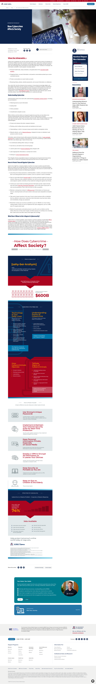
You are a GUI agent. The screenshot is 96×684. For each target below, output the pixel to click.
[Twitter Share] (27, 50)
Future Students (57, 647)
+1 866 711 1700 (20, 639)
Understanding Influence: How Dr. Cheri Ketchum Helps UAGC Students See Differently (80, 104)
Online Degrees (33, 4)
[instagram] (82, 639)
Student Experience (57, 4)
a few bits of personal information (26, 185)
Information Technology (39, 567)
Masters (9, 651)
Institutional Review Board (59, 659)
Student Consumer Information (60, 656)
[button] (92, 681)
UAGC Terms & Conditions (12, 668)
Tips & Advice (75, 150)
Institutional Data (57, 657)
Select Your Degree (79, 71)
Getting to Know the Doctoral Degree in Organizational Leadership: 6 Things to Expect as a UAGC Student (80, 156)
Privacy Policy (31, 668)
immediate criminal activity (40, 98)
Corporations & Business (71, 650)
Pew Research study (24, 90)
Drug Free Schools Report (58, 668)
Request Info (90, 4)
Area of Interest (78, 66)
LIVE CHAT (27, 639)
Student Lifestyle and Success (79, 124)
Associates (20, 654)
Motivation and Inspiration (78, 99)
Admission (41, 4)
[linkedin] (84, 639)
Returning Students (58, 648)
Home (7, 7)
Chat (27, 599)
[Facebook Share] (24, 50)
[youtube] (87, 639)
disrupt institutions (25, 148)
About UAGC (65, 4)
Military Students (57, 650)
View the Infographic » (17, 58)
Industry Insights (48, 567)
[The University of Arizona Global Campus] (6, 4)
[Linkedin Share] (30, 50)
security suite (27, 177)
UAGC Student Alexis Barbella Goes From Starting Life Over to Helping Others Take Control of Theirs (78, 129)
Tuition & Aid (47, 4)
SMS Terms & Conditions (23, 668)
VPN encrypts (30, 190)
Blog (12, 7)
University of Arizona (78, 633)
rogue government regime (22, 154)
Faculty (68, 647)
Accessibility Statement (69, 668)
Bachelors (10, 649)
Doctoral (9, 653)
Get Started (11, 639)
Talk (20, 599)
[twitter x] (79, 639)
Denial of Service (27, 132)
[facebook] (76, 639)
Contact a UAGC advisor (43, 227)
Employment (69, 648)
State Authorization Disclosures (47, 668)
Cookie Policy (37, 668)
